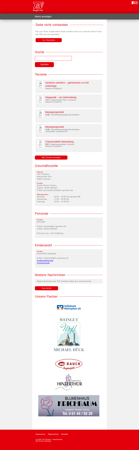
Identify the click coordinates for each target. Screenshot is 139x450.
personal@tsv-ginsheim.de (55, 226)
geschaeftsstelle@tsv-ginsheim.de (58, 190)
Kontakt (64, 434)
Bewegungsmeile (54, 112)
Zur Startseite (48, 40)
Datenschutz (53, 434)
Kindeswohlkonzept (45, 261)
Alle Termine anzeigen (51, 157)
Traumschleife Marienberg (59, 141)
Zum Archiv (46, 288)
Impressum (40, 434)
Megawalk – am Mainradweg (60, 97)
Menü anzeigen (43, 16)
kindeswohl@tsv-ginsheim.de (56, 258)
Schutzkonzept (43, 263)
